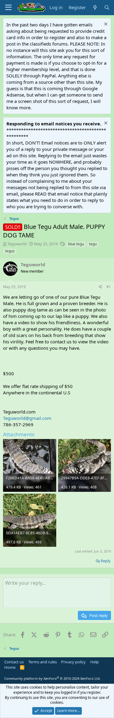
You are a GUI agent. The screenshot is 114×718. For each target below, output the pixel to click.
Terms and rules (42, 662)
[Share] (100, 287)
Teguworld (16, 244)
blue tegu (76, 244)
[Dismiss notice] (105, 25)
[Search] (107, 7)
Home (10, 667)
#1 (108, 286)
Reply (106, 560)
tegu (93, 244)
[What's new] (95, 7)
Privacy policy (73, 662)
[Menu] (8, 7)
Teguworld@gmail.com (27, 418)
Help (94, 662)
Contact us (14, 662)
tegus (10, 251)
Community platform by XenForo (52, 678)
